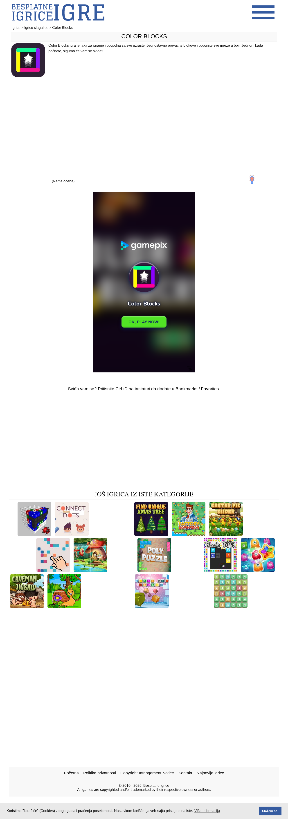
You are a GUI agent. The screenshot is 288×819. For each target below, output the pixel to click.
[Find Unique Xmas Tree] (151, 534)
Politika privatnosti (99, 773)
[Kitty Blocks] (122, 613)
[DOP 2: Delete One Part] (108, 606)
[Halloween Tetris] (229, 613)
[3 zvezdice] (63, 177)
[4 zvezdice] (83, 177)
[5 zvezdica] (104, 177)
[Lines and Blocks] (152, 606)
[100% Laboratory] (88, 613)
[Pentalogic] (21, 570)
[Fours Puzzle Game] (53, 570)
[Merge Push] (187, 570)
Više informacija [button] (207, 811)
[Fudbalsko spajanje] (191, 606)
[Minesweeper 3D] (34, 534)
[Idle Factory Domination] (188, 534)
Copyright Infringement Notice (147, 773)
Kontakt (185, 773)
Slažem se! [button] (270, 811)
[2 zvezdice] (42, 177)
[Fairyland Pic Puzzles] (90, 570)
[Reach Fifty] (220, 570)
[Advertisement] (144, 116)
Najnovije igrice (210, 773)
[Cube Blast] (262, 606)
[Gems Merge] (231, 606)
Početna (71, 773)
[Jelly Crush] (258, 570)
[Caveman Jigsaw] (27, 606)
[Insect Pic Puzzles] (64, 606)
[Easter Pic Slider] (226, 534)
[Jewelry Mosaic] (193, 613)
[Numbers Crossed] (156, 613)
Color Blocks (144, 36)
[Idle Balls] (256, 534)
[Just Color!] (122, 570)
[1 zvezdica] (21, 177)
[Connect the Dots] (72, 534)
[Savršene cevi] (53, 613)
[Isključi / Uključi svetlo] (252, 179)
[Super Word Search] (111, 534)
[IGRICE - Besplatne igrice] (58, 23)
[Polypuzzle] (154, 570)
